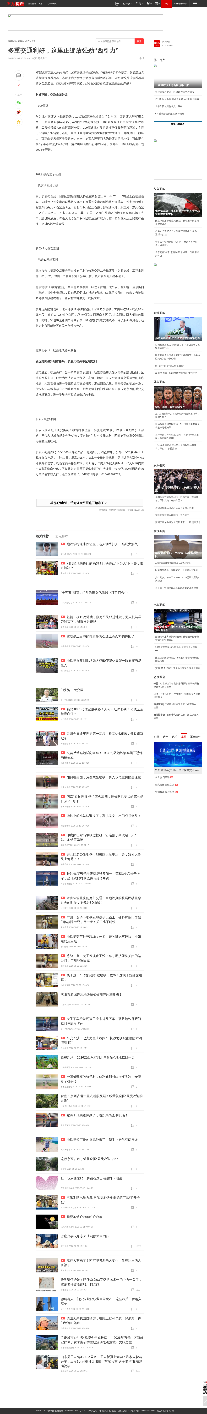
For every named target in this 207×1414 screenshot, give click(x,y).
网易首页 (32, 3)
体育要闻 (159, 381)
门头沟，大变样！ (74, 690)
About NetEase (71, 1411)
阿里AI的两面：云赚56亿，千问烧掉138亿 (176, 570)
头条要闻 (159, 189)
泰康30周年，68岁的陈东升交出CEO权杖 (176, 373)
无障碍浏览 (52, 3)
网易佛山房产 (24, 41)
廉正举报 (161, 1411)
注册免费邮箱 (180, 3)
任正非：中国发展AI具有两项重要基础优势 (176, 588)
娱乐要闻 (159, 465)
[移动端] (117, 3)
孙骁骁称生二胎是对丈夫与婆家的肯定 (174, 507)
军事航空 (195, 736)
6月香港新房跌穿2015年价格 (169, 113)
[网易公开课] (127, 3)
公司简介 (83, 1411)
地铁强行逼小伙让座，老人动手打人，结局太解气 (102, 544)
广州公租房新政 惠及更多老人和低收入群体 (177, 99)
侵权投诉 (170, 1411)
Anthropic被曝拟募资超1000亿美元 (173, 563)
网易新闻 (166, 42)
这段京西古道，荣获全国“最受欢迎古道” (89, 1159)
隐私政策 (122, 1411)
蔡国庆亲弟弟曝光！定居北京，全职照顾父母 (178, 522)
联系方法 (93, 1411)
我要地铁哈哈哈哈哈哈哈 (84, 1217)
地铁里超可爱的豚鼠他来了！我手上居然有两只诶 (102, 1139)
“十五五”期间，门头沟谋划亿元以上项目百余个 (94, 592)
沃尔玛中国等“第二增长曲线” (169, 366)
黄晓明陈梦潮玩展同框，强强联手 (172, 515)
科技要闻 (159, 531)
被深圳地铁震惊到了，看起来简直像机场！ (97, 1115)
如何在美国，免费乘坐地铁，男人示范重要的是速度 (104, 777)
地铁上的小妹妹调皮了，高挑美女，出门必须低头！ (104, 816)
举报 (141, 58)
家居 (183, 736)
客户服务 (112, 1411)
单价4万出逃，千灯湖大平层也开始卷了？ (78, 503)
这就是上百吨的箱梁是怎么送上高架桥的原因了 (101, 636)
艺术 (174, 736)
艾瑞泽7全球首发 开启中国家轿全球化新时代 (177, 668)
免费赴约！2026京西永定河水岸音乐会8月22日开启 (98, 1057)
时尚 (156, 736)
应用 (40, 3)
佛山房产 (159, 60)
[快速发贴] (19, 75)
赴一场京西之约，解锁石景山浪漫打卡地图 (91, 1178)
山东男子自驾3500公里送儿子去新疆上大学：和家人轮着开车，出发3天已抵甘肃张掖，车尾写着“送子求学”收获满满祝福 (101, 1361)
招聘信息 (103, 1411)
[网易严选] (139, 3)
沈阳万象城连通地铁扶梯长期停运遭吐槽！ (91, 994)
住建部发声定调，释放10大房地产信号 (174, 91)
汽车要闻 (159, 604)
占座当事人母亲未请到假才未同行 (85, 1236)
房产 (165, 736)
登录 (167, 3)
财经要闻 (159, 313)
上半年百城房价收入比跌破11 (170, 106)
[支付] (149, 3)
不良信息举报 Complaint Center (141, 1411)
